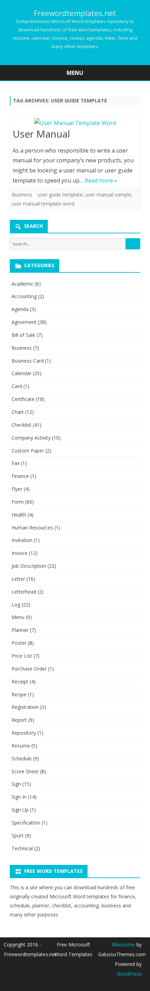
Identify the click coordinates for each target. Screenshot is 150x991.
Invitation (22, 540)
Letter (18, 578)
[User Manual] (75, 123)
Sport (18, 835)
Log (16, 604)
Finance (20, 476)
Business (22, 194)
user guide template (60, 194)
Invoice (20, 553)
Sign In (19, 796)
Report (19, 720)
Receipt (20, 681)
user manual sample (108, 194)
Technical (22, 848)
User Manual (41, 133)
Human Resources (32, 527)
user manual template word (43, 203)
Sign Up (20, 809)
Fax (16, 463)
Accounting (24, 296)
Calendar (21, 373)
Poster (19, 643)
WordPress (129, 973)
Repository (24, 732)
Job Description (29, 566)
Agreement (24, 322)
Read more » (101, 180)
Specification (26, 822)
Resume (21, 745)
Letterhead (24, 591)
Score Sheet (25, 771)
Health (19, 514)
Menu (18, 617)
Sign (16, 784)
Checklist (21, 424)
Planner (20, 630)
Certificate (23, 399)
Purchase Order (29, 668)
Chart (18, 412)
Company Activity (31, 437)
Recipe (19, 694)
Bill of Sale (23, 335)
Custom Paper (28, 450)
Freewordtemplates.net (75, 13)
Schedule (22, 758)
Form (18, 501)
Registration (25, 707)
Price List (22, 655)
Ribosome (123, 944)
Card (17, 386)
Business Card (28, 360)
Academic (22, 283)
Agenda (20, 309)
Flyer (17, 489)
